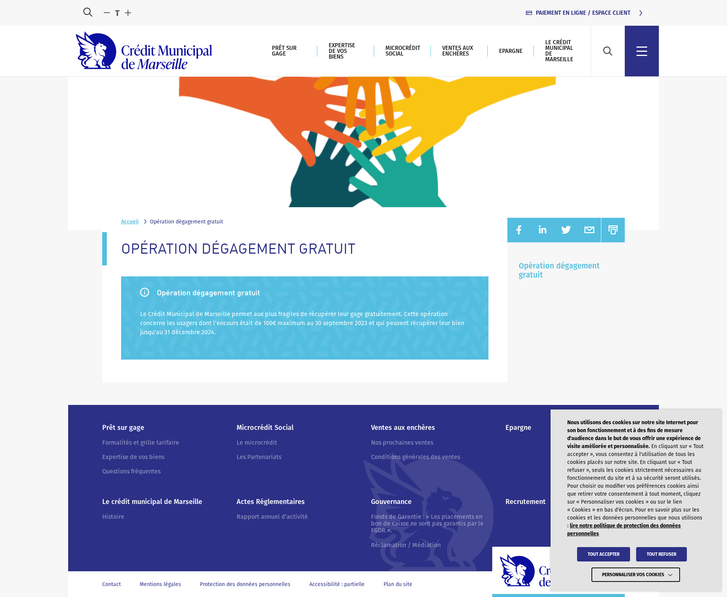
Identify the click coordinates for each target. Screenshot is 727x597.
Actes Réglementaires (271, 502)
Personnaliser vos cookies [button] (633, 574)
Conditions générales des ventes (415, 457)
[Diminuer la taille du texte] (107, 13)
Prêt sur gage (284, 51)
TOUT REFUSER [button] (661, 554)
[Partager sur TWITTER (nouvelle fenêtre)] (566, 230)
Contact (111, 584)
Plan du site (398, 584)
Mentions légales (160, 584)
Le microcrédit (257, 442)
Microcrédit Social (402, 51)
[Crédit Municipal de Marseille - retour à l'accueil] (144, 51)
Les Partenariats (259, 457)
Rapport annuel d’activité (272, 516)
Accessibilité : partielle (337, 584)
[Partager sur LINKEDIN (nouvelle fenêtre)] (542, 230)
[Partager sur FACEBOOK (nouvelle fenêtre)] (519, 230)
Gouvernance (391, 502)
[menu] (642, 51)
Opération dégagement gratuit (559, 270)
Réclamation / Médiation (406, 545)
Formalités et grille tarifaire (140, 442)
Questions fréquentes (131, 471)
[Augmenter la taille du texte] (128, 13)
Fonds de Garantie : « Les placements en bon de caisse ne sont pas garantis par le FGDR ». (427, 523)
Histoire (113, 516)
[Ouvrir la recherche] (87, 13)
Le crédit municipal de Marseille (559, 51)
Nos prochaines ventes (402, 442)
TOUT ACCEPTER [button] (603, 554)
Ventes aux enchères (457, 51)
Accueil (130, 222)
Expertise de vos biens (342, 51)
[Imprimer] (613, 230)
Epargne (511, 51)
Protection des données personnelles (245, 584)
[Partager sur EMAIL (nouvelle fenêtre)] (589, 230)
